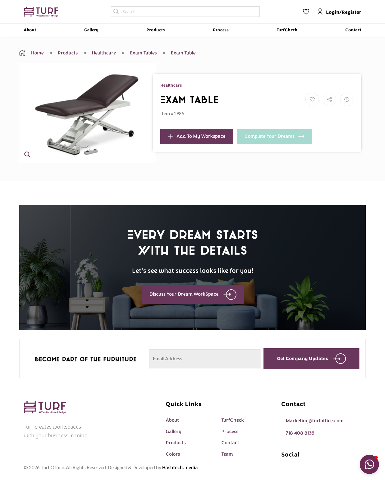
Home (37, 53)
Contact (353, 30)
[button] (369, 464)
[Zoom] (27, 155)
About (30, 30)
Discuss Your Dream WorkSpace (183, 294)
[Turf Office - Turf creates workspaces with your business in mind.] (41, 12)
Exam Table (183, 53)
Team (227, 454)
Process (221, 30)
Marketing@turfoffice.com (314, 420)
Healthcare (103, 53)
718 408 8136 (300, 433)
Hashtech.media (180, 467)
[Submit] (116, 11)
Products (155, 30)
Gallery (91, 30)
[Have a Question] (347, 99)
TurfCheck (287, 30)
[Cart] (306, 12)
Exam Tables (143, 53)
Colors (173, 454)
